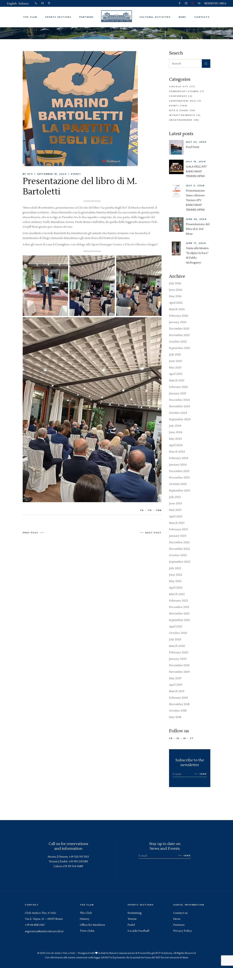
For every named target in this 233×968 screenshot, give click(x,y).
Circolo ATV (178, 86)
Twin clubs (87, 931)
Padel (131, 925)
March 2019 (176, 691)
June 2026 (175, 290)
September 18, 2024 (52, 174)
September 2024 (179, 419)
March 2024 (177, 451)
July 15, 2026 (196, 161)
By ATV (28, 174)
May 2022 (175, 581)
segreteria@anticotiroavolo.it (44, 931)
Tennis (132, 919)
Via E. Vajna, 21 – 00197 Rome (44, 919)
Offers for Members (92, 925)
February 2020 (178, 652)
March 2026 (177, 309)
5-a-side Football (138, 931)
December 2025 (179, 328)
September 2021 (179, 620)
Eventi (88, 33)
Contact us (180, 913)
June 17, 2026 (196, 243)
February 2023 (178, 529)
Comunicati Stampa (184, 91)
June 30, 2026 (196, 219)
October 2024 (178, 413)
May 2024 (175, 438)
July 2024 (175, 426)
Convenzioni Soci (182, 100)
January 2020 (178, 659)
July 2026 (175, 283)
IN (177, 738)
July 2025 (175, 354)
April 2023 (175, 516)
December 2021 (179, 607)
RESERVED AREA (215, 3)
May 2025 (175, 367)
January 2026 (177, 322)
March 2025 (176, 380)
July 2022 (175, 568)
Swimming (135, 913)
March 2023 (176, 523)
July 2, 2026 (195, 185)
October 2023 (178, 484)
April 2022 (176, 587)
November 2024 (179, 406)
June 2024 (175, 432)
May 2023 (175, 510)
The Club (86, 913)
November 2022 (179, 549)
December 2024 (179, 400)
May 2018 (175, 717)
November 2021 (179, 613)
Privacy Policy (182, 931)
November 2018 (179, 704)
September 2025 (179, 348)
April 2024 (176, 445)
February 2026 (178, 315)
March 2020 (177, 646)
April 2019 (175, 685)
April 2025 (175, 374)
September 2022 (179, 561)
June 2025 (175, 361)
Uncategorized (180, 119)
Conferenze (178, 96)
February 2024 (178, 458)
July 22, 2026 (196, 141)
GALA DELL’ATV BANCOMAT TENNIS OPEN (196, 171)
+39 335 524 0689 (72, 866)
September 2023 (179, 490)
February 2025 (178, 387)
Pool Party (193, 147)
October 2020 (178, 633)
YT (192, 738)
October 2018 (177, 710)
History (85, 919)
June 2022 (175, 574)
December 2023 (179, 471)
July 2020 (175, 639)
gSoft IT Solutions (161, 953)
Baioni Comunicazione (122, 953)
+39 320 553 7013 (79, 856)
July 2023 (175, 497)
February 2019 (178, 697)
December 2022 (179, 542)
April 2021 (175, 626)
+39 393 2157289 (78, 861)
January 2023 (177, 536)
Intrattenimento (182, 115)
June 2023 (175, 503)
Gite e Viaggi (179, 110)
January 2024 (177, 464)
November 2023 (179, 477)
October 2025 (178, 341)
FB (171, 738)
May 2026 (175, 296)
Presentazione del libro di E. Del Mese (198, 229)
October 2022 (178, 555)
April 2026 (176, 302)
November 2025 (179, 335)
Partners (179, 925)
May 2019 (175, 678)
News (176, 919)
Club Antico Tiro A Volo (40, 913)
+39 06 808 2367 (35, 925)
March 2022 (177, 594)
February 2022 (178, 600)
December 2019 (179, 665)
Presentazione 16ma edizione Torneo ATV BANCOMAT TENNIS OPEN (195, 200)
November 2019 (179, 672)
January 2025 (177, 393)
